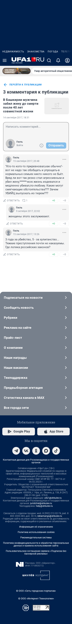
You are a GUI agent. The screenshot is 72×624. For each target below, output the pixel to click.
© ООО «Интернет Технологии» (36, 598)
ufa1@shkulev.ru (53, 498)
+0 (53, 200)
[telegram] (16, 451)
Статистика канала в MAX (24, 398)
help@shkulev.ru (44, 506)
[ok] (36, 451)
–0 (64, 200)
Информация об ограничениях (36, 526)
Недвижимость (13, 51)
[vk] (26, 451)
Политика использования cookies (36, 532)
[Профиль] (67, 60)
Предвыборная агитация (23, 388)
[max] (46, 451)
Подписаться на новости (23, 297)
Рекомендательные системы (36, 537)
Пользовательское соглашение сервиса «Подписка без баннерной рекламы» (36, 552)
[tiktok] (56, 451)
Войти (20, 145)
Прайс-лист (13, 338)
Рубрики (10, 318)
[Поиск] (49, 60)
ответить (13, 200)
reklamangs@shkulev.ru (49, 516)
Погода (53, 51)
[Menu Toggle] (4, 60)
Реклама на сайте (17, 328)
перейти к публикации (25, 84)
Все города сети (16, 408)
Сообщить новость (19, 307)
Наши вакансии (16, 368)
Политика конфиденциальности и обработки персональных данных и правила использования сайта (36, 544)
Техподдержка (15, 378)
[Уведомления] (58, 60)
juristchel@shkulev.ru (41, 503)
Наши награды (15, 358)
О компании (13, 348)
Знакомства (36, 51)
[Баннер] (16, 71)
